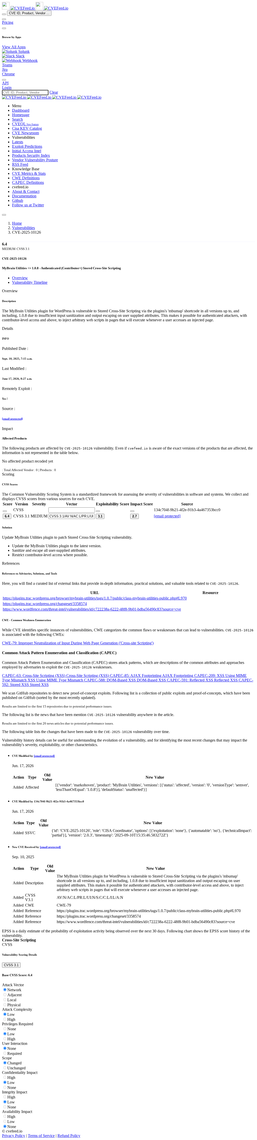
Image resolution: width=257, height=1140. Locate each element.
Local (11, 1000)
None (11, 1029)
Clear (53, 92)
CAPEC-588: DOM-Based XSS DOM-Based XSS (125, 680)
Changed (14, 1063)
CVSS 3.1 (11, 965)
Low (11, 1014)
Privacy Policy (13, 1135)
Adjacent (14, 995)
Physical (14, 1005)
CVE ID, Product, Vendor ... (29, 13)
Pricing (7, 22)
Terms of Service (41, 1135)
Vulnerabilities (23, 228)
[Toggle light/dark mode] (4, 80)
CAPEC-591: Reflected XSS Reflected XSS (203, 680)
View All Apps (14, 47)
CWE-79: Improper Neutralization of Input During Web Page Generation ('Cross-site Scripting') (78, 643)
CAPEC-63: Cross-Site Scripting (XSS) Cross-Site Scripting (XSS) (56, 675)
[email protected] (12, 418)
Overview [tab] (20, 278)
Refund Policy (68, 1135)
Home (17, 223)
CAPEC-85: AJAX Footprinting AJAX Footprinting (152, 675)
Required (14, 1053)
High (11, 1019)
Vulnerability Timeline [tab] (29, 282)
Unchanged (16, 1068)
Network (14, 990)
